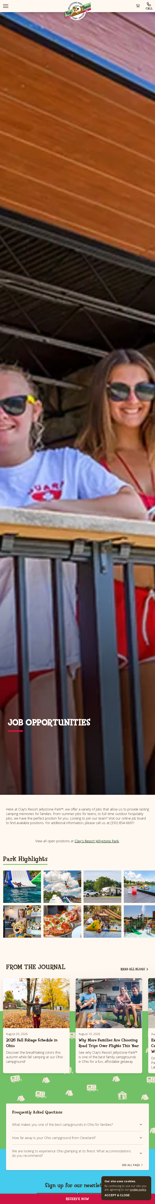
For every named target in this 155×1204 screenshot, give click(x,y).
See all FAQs (131, 1165)
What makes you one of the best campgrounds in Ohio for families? (62, 1124)
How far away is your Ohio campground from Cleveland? (54, 1137)
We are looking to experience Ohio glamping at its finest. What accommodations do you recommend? (71, 1153)
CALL (149, 8)
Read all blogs (133, 969)
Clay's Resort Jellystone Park (97, 841)
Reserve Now (77, 1199)
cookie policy (138, 1189)
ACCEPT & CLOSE (117, 1195)
